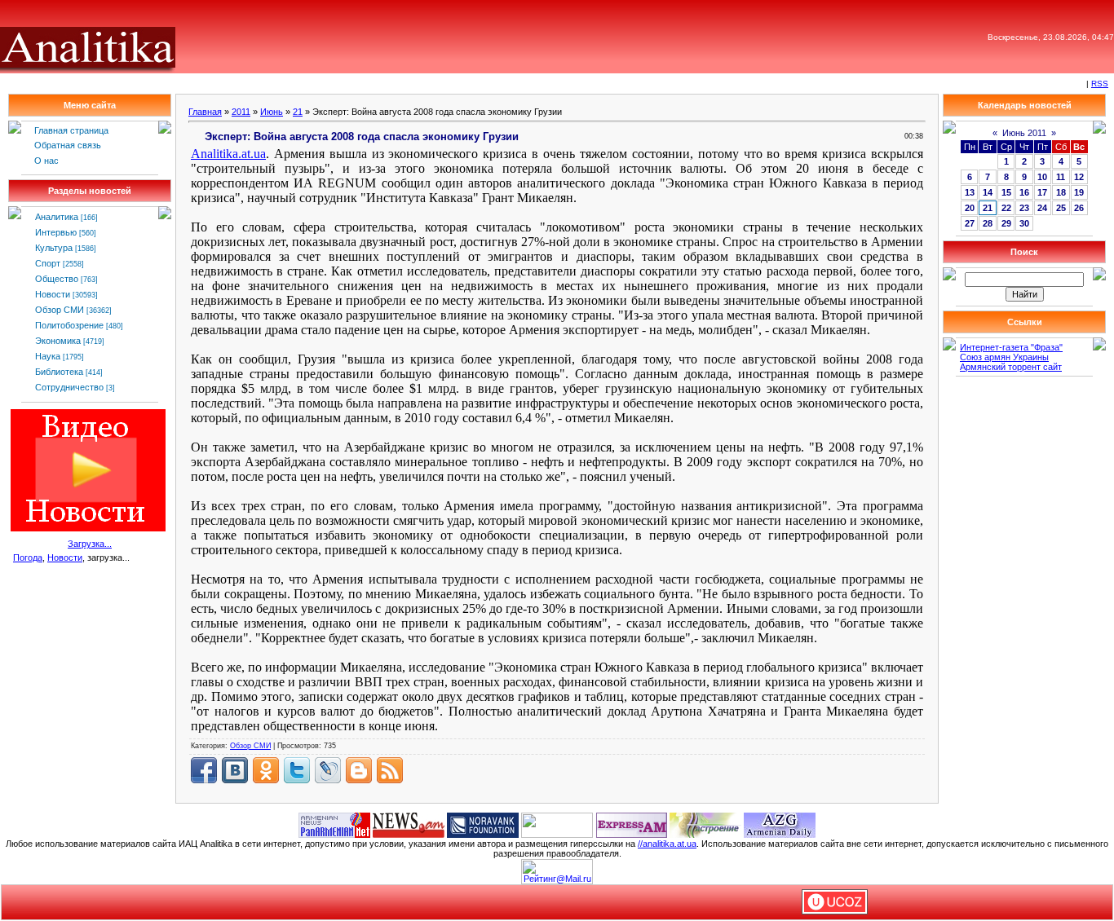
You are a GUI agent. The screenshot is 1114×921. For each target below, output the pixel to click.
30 (1024, 223)
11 (1060, 177)
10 (1042, 177)
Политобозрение (69, 325)
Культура (54, 248)
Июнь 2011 (1024, 133)
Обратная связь (67, 145)
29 (1006, 223)
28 (987, 223)
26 (1079, 208)
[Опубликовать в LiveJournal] (328, 770)
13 (970, 192)
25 (1061, 208)
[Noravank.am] (483, 824)
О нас (46, 160)
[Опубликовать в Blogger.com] (359, 770)
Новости (52, 294)
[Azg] (780, 824)
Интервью (56, 232)
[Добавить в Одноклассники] (266, 770)
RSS (1099, 83)
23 (1024, 208)
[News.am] (408, 824)
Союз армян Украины (1004, 357)
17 (1042, 192)
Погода (27, 557)
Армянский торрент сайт (1011, 367)
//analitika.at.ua (667, 843)
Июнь (271, 112)
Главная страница (71, 130)
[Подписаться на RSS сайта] (390, 770)
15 (1006, 192)
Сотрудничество (69, 387)
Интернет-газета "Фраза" (1011, 347)
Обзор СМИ (59, 310)
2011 (241, 112)
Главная (205, 112)
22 (1006, 208)
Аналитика (56, 217)
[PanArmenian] (334, 824)
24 (1042, 208)
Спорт (47, 263)
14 (987, 192)
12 (1079, 177)
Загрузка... (90, 544)
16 (1024, 192)
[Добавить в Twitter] (297, 770)
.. (228, 154)
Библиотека (59, 372)
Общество (56, 279)
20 (970, 208)
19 (1079, 192)
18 (1061, 192)
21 (298, 112)
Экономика (58, 341)
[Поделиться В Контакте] (235, 770)
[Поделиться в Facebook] (204, 770)
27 (970, 223)
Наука (47, 356)
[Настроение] (705, 824)
